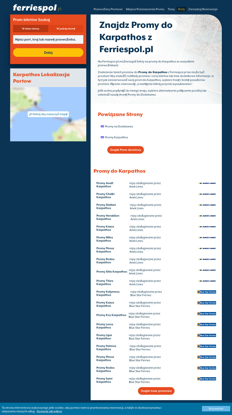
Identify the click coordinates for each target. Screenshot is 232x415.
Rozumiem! (216, 408)
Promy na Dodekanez (119, 126)
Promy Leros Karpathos (104, 326)
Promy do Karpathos (152, 72)
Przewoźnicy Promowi (108, 9)
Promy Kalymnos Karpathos (107, 293)
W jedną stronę (66, 28)
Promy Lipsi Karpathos (104, 337)
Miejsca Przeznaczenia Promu (145, 9)
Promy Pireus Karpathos (105, 250)
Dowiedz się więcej (49, 411)
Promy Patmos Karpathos (106, 347)
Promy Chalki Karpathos (105, 195)
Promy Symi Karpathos (104, 380)
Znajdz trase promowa (156, 391)
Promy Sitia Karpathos (111, 271)
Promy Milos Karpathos (104, 239)
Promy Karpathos (116, 137)
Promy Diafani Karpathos (106, 206)
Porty (181, 9)
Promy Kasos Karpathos (105, 228)
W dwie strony (30, 28)
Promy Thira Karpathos (104, 282)
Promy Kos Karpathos (111, 315)
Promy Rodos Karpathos (105, 261)
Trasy (171, 9)
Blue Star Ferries (140, 295)
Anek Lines (136, 186)
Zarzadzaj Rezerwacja (203, 9)
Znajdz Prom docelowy (125, 149)
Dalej (48, 52)
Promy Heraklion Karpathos (107, 217)
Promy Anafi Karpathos (104, 185)
